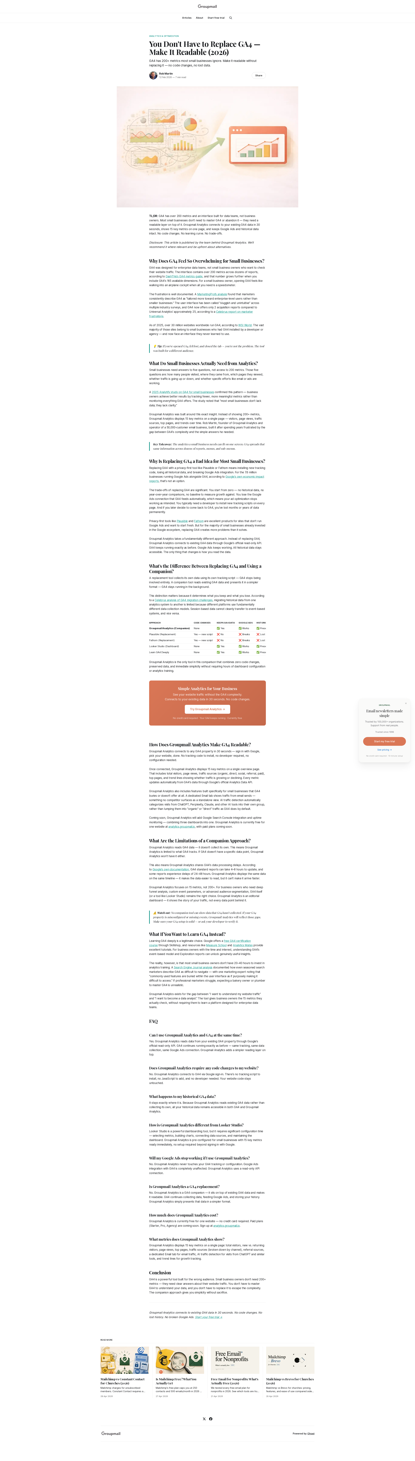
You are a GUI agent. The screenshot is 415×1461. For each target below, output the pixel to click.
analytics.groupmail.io (181, 826)
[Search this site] (230, 17)
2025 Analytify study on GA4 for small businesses (183, 392)
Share (258, 75)
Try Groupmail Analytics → (207, 709)
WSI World (245, 325)
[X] (204, 1418)
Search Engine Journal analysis (193, 967)
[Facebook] (210, 1418)
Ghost (310, 1433)
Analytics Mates (243, 945)
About (199, 17)
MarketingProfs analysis (212, 294)
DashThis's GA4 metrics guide (184, 276)
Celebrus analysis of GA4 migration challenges (183, 600)
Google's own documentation (171, 869)
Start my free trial (384, 741)
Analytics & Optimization (164, 36)
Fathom (198, 521)
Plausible (182, 521)
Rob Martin (166, 73)
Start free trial (216, 17)
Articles (186, 17)
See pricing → (384, 749)
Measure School (216, 945)
